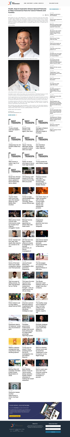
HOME (25, 3)
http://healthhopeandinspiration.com (14, 112)
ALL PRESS (36, 3)
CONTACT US (40, 3)
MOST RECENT (30, 3)
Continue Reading (11, 25)
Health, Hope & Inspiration (14, 18)
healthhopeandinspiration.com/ (18, 106)
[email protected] (29, 107)
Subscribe (53, 431)
